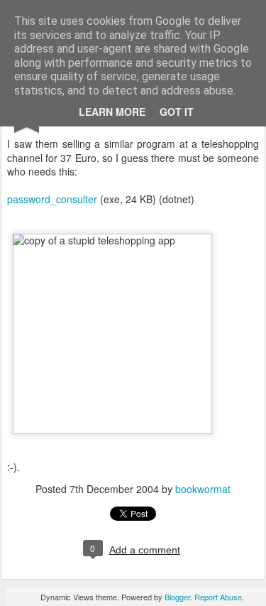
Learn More (112, 111)
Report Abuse (218, 596)
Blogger (177, 596)
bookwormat (203, 489)
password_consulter (52, 199)
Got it (177, 111)
